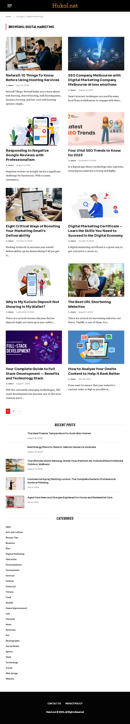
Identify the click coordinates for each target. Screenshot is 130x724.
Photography (13, 640)
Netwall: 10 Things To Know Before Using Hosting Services (32, 77)
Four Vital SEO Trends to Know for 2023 (94, 152)
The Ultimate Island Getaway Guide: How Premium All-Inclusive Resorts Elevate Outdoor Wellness (75, 462)
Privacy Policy (74, 703)
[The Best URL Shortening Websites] (96, 280)
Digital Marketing (15, 553)
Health (9, 602)
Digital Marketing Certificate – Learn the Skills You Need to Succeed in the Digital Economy (95, 231)
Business (10, 542)
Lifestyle (10, 618)
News (8, 624)
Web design (12, 673)
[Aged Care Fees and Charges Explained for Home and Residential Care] (15, 501)
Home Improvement (16, 608)
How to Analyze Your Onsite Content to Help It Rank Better (94, 371)
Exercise (10, 575)
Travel (9, 667)
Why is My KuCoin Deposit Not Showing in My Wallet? (32, 304)
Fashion (10, 580)
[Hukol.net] (65, 5)
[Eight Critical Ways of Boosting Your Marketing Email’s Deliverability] (34, 204)
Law (8, 613)
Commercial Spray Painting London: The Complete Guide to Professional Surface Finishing (71, 481)
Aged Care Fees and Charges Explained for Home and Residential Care (69, 497)
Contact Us (54, 703)
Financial (11, 586)
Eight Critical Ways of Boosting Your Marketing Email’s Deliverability (33, 231)
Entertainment (14, 564)
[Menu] (9, 6)
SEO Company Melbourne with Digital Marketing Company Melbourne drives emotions (94, 80)
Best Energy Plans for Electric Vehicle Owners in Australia (61, 447)
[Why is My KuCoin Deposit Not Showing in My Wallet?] (34, 280)
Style (8, 657)
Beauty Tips (12, 537)
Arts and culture (14, 532)
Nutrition (11, 629)
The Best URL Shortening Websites (89, 304)
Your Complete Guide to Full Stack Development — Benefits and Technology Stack (32, 373)
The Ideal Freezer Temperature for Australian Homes (59, 433)
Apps (8, 526)
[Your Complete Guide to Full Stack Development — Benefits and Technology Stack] (34, 347)
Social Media (12, 646)
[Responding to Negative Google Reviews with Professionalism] (34, 129)
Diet (8, 548)
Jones (11, 85)
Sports (9, 651)
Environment (12, 570)
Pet (7, 635)
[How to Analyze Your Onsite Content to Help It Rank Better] (96, 347)
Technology (12, 662)
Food (8, 597)
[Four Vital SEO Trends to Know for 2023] (96, 129)
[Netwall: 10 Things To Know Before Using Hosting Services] (34, 53)
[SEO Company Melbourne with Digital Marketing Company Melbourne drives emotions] (96, 53)
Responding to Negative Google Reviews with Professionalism (27, 155)
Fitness (9, 591)
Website (10, 678)
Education (11, 559)
